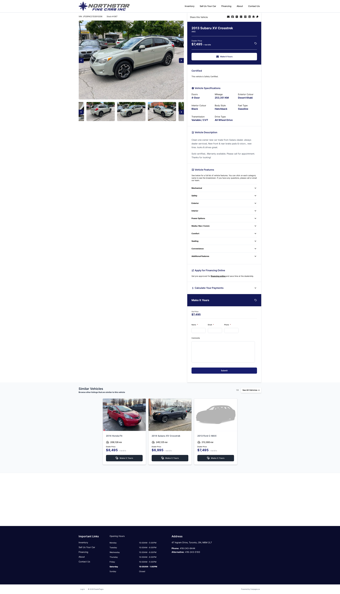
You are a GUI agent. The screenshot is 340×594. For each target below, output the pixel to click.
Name (195, 325)
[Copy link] (257, 17)
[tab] (117, 537)
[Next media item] (181, 60)
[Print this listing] (253, 17)
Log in (82, 589)
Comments (196, 338)
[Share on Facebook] (232, 17)
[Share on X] (236, 17)
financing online (218, 276)
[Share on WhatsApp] (241, 17)
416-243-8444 (187, 548)
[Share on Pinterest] (245, 17)
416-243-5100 (192, 552)
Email (211, 325)
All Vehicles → (251, 390)
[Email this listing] (228, 17)
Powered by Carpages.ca (250, 589)
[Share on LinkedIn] (249, 17)
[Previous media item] (81, 60)
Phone (227, 325)
